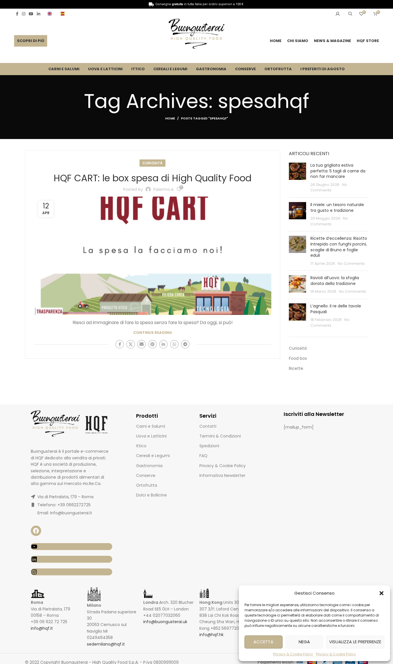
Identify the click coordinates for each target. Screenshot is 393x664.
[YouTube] (71, 546)
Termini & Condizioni (220, 436)
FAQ (203, 455)
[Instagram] (71, 571)
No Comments (351, 263)
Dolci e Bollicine (151, 495)
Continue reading (152, 332)
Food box (298, 358)
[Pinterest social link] (152, 344)
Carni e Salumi (150, 426)
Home (170, 118)
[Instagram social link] (23, 14)
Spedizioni (209, 446)
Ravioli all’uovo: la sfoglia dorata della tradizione (334, 280)
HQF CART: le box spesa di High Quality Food (152, 178)
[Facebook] (36, 531)
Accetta (263, 642)
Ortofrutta (146, 485)
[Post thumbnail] (297, 178)
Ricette (296, 368)
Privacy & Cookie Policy (293, 654)
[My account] (338, 14)
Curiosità (152, 163)
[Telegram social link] (185, 344)
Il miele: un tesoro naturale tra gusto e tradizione (337, 207)
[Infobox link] (51, 14)
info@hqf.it (42, 628)
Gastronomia (149, 466)
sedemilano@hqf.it (106, 644)
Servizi (207, 415)
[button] (381, 593)
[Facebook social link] (17, 14)
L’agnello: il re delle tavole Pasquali (335, 309)
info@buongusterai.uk (165, 622)
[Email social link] (141, 344)
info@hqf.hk (211, 635)
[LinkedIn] (71, 559)
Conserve (145, 475)
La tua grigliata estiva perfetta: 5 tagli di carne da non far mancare (337, 170)
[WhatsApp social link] (174, 344)
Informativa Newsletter (222, 475)
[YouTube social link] (31, 14)
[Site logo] (196, 34)
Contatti (207, 426)
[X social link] (130, 344)
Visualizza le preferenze (355, 642)
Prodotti (147, 415)
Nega (304, 642)
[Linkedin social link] (38, 14)
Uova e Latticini (151, 436)
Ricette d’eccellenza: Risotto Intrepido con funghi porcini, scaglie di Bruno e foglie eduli (338, 246)
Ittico (141, 446)
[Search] (350, 14)
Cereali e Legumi (153, 455)
